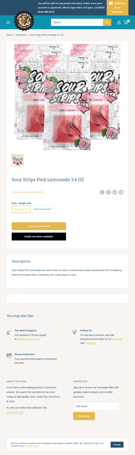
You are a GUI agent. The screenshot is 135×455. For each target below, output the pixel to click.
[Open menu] (8, 22)
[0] (126, 22)
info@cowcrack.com (28, 339)
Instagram (90, 342)
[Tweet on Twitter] (114, 192)
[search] (77, 22)
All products (21, 35)
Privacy (32, 446)
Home (9, 35)
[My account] (119, 22)
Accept (117, 444)
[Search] (107, 22)
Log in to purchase (39, 226)
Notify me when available (39, 236)
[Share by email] (121, 192)
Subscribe (84, 416)
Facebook (117, 339)
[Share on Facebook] (102, 192)
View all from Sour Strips (28, 192)
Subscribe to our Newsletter (118, 7)
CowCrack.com (15, 412)
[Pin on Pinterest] (108, 192)
